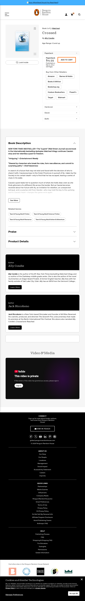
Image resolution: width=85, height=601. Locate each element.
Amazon (51, 76)
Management (42, 463)
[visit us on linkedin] (45, 436)
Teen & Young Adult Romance (20, 219)
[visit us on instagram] (54, 436)
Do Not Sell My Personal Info (42, 514)
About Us (42, 451)
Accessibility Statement (42, 470)
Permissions (42, 550)
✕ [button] (81, 580)
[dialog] (42, 589)
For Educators (42, 543)
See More (14, 200)
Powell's (73, 92)
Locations (42, 460)
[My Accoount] (66, 14)
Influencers (42, 493)
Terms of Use (42, 505)
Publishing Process (42, 534)
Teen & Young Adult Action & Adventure (50, 219)
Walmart (61, 97)
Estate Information (42, 553)
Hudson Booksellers (56, 92)
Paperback (61, 53)
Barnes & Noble (65, 76)
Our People (42, 457)
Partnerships (42, 486)
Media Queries (42, 490)
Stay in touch (43, 429)
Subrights (42, 546)
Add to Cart (66, 60)
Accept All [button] (74, 593)
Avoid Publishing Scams (42, 520)
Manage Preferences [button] (14, 595)
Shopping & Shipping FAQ (42, 540)
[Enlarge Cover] (35, 54)
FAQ (42, 537)
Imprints (42, 476)
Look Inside (23, 62)
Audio (61, 119)
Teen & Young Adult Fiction (20, 214)
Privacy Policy (42, 508)
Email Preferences (42, 502)
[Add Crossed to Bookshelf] (35, 28)
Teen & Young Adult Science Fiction (47, 214)
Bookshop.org (53, 87)
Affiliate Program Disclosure (42, 517)
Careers (42, 473)
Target (50, 97)
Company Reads (42, 496)
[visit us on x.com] (35, 436)
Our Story (42, 454)
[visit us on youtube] (40, 436)
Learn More (16, 287)
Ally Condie (49, 38)
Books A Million (54, 81)
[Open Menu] (7, 14)
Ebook (61, 113)
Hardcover (61, 107)
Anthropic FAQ (42, 523)
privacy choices (40, 588)
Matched (56, 28)
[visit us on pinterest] (50, 436)
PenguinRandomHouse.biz (42, 499)
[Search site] (79, 14)
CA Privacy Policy (42, 511)
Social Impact (42, 466)
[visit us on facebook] (31, 436)
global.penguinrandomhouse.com (42, 440)
